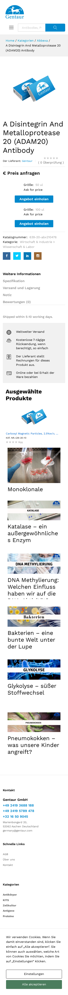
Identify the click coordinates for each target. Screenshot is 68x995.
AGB (5, 854)
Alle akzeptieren (34, 984)
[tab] (34, 302)
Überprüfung (51, 162)
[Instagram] (38, 256)
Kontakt (8, 864)
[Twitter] (17, 256)
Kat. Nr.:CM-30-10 (16, 438)
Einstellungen (34, 974)
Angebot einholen (34, 199)
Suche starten (55, 28)
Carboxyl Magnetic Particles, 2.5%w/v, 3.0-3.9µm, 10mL (34, 433)
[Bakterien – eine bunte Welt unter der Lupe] (34, 616)
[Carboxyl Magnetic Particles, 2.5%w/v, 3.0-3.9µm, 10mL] (34, 416)
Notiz (7, 295)
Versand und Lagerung (21, 288)
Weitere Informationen (22, 274)
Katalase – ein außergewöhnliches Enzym (33, 533)
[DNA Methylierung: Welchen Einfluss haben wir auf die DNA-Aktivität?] (34, 564)
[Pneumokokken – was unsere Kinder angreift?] (34, 722)
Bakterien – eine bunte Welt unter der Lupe (31, 640)
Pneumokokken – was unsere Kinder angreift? (33, 745)
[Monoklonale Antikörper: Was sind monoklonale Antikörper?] (34, 465)
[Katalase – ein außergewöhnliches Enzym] (34, 510)
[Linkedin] (27, 256)
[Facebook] (6, 256)
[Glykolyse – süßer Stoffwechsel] (34, 669)
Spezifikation (14, 281)
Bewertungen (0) (17, 302)
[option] (34, 89)
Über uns (9, 859)
